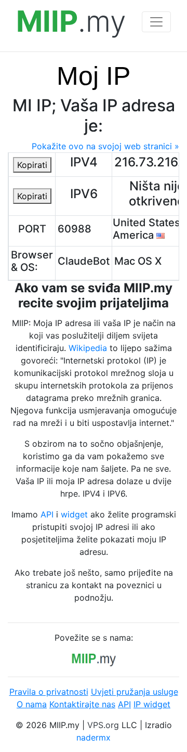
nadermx (93, 737)
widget (74, 514)
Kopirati (32, 165)
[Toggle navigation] (156, 21)
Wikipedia (88, 348)
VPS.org (103, 725)
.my (71, 21)
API (47, 514)
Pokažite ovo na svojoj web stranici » (105, 146)
